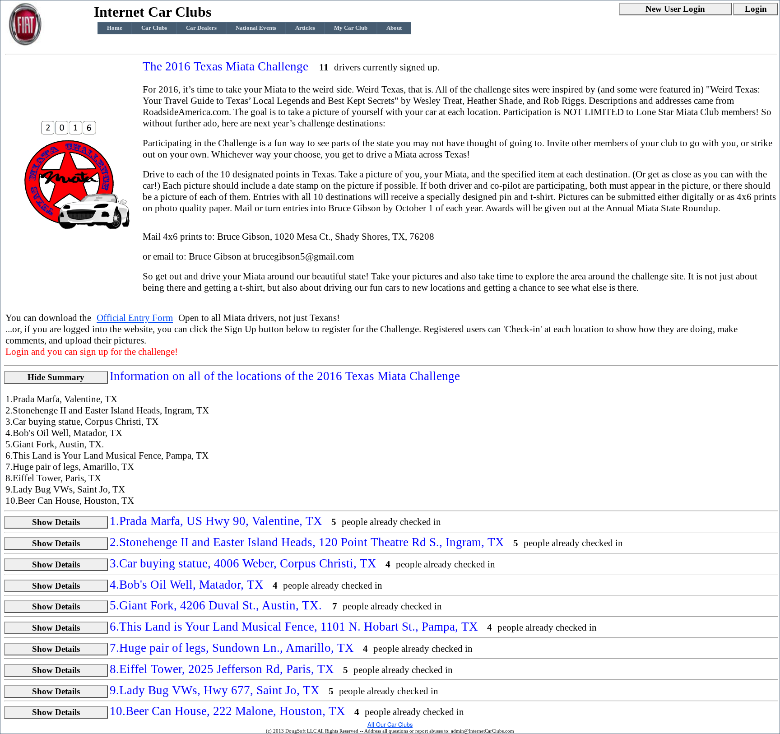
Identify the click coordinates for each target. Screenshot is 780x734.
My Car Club (350, 28)
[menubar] (254, 28)
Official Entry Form (135, 317)
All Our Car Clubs (390, 724)
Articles (305, 28)
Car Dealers (201, 28)
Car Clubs (154, 28)
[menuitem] (115, 28)
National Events (256, 28)
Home (114, 28)
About (394, 28)
